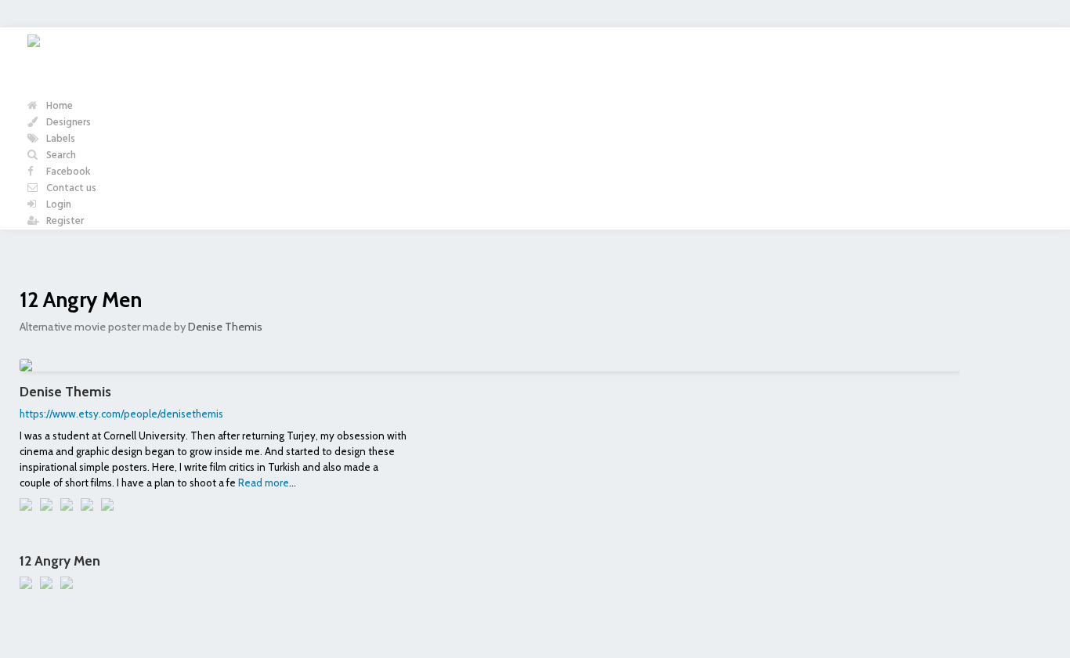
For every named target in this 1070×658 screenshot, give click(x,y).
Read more (263, 482)
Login (57, 205)
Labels (59, 139)
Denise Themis (225, 327)
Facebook (67, 172)
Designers (67, 122)
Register (64, 221)
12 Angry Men (81, 300)
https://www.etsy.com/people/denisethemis (121, 413)
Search (60, 155)
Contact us (70, 188)
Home (58, 106)
